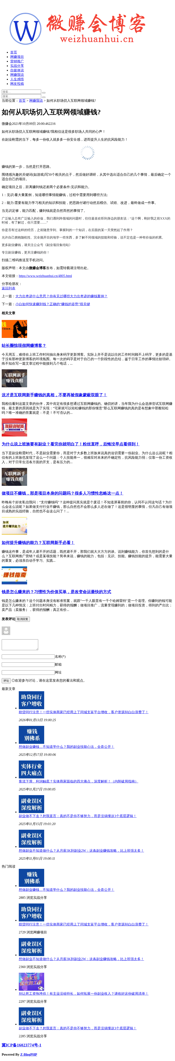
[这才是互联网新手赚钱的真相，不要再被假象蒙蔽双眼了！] (14, 386)
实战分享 (17, 66)
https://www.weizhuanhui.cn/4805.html (45, 276)
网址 (58, 672)
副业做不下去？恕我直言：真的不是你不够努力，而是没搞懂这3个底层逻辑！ (78, 816)
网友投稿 (17, 83)
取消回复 (22, 619)
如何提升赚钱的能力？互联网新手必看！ (38, 542)
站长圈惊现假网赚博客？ (24, 345)
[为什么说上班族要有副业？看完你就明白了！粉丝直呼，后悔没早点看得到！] (14, 435)
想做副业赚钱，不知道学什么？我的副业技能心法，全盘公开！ (66, 747)
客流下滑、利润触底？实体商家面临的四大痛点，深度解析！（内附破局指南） (78, 781)
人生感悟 (17, 79)
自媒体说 (17, 70)
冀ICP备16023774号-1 (21, 1045)
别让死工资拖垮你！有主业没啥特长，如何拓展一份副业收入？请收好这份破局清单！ (84, 993)
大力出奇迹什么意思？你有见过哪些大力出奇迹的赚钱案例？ (61, 296)
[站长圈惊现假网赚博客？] (14, 337)
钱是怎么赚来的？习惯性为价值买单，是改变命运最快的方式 (56, 591)
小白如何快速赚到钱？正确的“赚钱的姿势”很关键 (52, 304)
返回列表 (8, 288)
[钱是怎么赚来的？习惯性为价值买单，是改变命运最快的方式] (14, 583)
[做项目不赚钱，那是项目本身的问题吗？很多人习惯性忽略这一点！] (14, 484)
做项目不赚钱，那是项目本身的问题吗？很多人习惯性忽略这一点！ (62, 493)
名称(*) (60, 656)
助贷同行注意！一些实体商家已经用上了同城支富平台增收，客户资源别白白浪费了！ (84, 712)
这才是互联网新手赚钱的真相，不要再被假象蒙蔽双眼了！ (54, 395)
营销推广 (17, 61)
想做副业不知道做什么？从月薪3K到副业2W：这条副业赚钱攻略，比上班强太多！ (81, 850)
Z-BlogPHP (28, 1054)
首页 (13, 52)
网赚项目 (17, 57)
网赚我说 (17, 75)
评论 (6, 680)
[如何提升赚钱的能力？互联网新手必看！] (14, 534)
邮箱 (58, 664)
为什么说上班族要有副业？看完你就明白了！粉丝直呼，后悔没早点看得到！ (71, 444)
